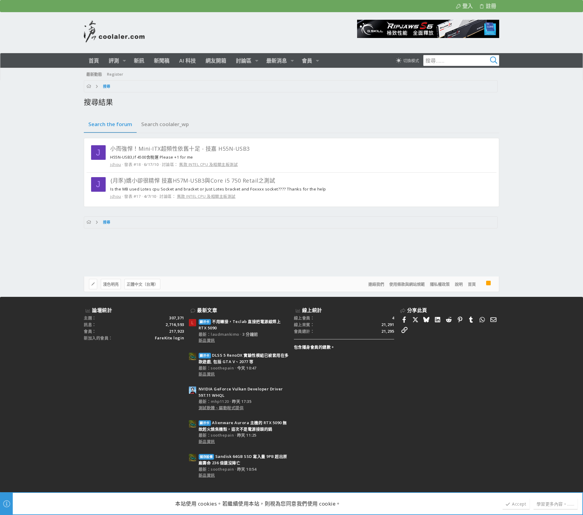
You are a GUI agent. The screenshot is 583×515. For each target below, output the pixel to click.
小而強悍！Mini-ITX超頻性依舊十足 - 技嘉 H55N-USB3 (180, 148)
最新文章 (207, 310)
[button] (124, 60)
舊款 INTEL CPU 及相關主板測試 (208, 164)
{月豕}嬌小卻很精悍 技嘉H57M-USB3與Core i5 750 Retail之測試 (192, 180)
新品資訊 (207, 340)
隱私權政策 (440, 284)
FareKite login (169, 338)
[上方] (481, 284)
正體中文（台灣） (142, 284)
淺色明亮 (111, 284)
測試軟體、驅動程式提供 (221, 407)
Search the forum (110, 124)
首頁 (472, 284)
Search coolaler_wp (165, 124)
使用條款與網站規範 (407, 284)
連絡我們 (376, 284)
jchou (115, 164)
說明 (459, 284)
